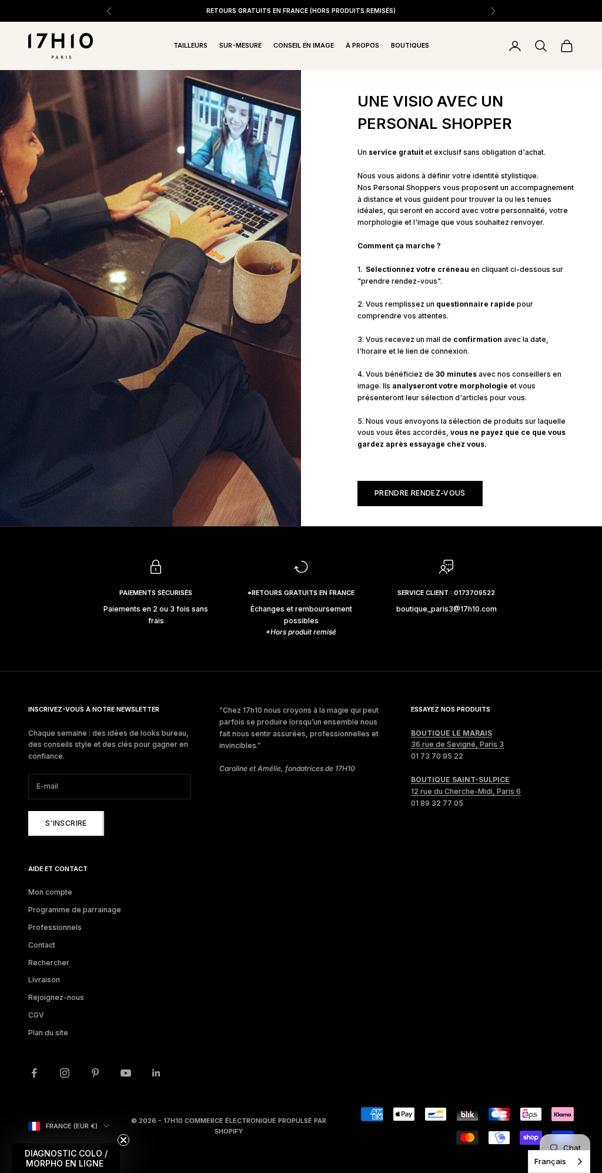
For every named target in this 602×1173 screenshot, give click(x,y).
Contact (41, 945)
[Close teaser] (123, 1140)
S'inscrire (66, 823)
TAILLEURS (190, 45)
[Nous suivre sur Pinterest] (95, 1073)
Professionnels (55, 927)
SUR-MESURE (240, 45)
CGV (36, 1015)
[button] (66, 1158)
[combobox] (559, 1161)
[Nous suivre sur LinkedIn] (156, 1073)
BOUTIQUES (410, 45)
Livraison (44, 979)
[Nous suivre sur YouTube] (126, 1073)
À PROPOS (362, 45)
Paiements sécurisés (155, 593)
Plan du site (48, 1032)
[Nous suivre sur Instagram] (65, 1073)
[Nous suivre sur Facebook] (34, 1073)
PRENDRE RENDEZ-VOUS (420, 493)
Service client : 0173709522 (446, 593)
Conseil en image (303, 45)
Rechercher (48, 962)
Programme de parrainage (74, 909)
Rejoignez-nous (56, 997)
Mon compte (50, 892)
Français (550, 1161)
